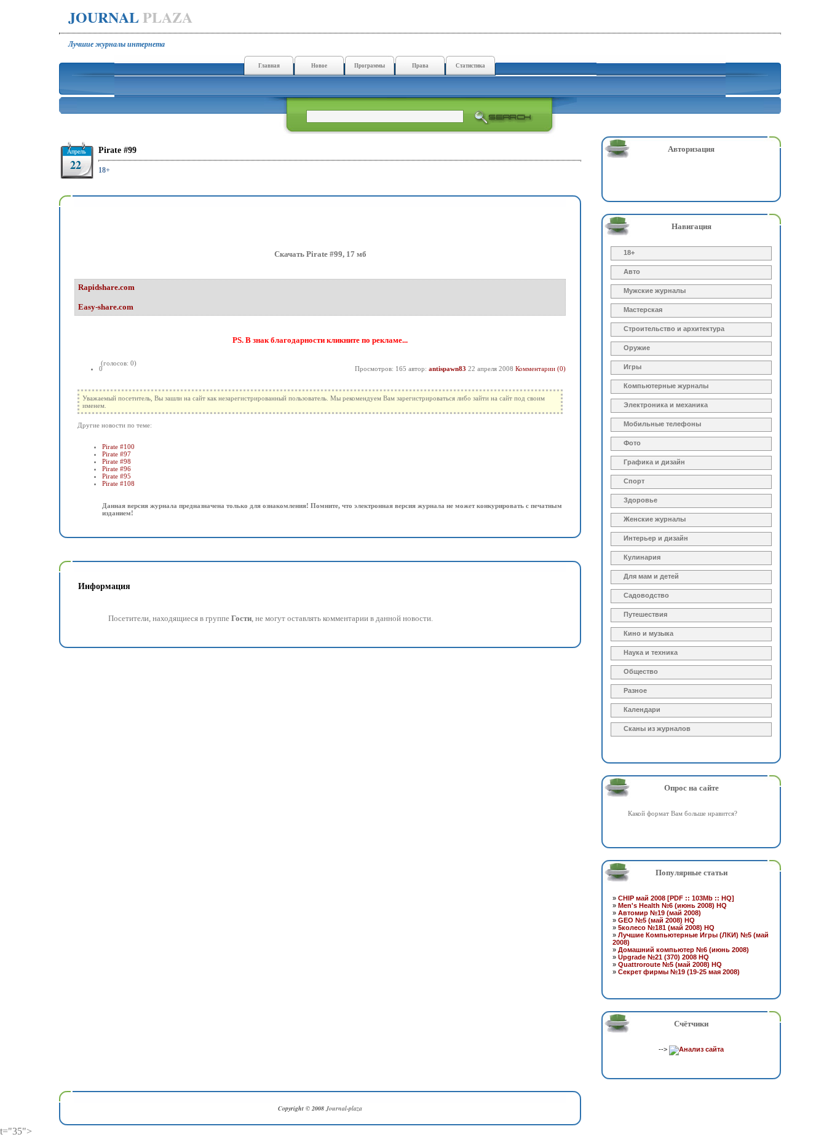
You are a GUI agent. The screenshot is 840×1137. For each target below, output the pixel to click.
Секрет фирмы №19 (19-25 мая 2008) (679, 971)
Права (420, 66)
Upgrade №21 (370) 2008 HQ (663, 957)
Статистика (470, 66)
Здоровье (640, 500)
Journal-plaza (344, 1108)
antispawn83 (447, 368)
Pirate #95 (116, 476)
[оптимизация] (696, 1049)
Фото (632, 443)
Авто (632, 271)
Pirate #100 (118, 446)
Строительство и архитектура (674, 328)
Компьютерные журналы (666, 385)
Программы (369, 66)
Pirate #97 (116, 454)
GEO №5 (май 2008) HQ (656, 920)
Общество (641, 671)
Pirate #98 (116, 461)
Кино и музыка (648, 633)
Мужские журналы (655, 290)
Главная (269, 66)
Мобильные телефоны (662, 424)
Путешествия (645, 614)
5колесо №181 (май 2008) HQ (666, 927)
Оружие (637, 347)
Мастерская (643, 309)
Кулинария (642, 557)
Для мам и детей (651, 576)
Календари (642, 709)
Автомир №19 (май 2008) (659, 912)
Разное (635, 690)
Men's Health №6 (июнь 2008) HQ (672, 905)
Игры (632, 366)
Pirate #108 (118, 483)
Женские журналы (655, 519)
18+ (104, 170)
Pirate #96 (116, 468)
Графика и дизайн (654, 462)
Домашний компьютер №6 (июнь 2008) (683, 949)
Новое (319, 66)
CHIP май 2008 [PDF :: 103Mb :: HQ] (676, 898)
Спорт (634, 481)
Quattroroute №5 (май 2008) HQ (670, 964)
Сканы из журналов (657, 728)
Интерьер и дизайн (656, 538)
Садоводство (646, 595)
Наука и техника (651, 652)
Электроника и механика (666, 404)
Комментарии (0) (540, 368)
